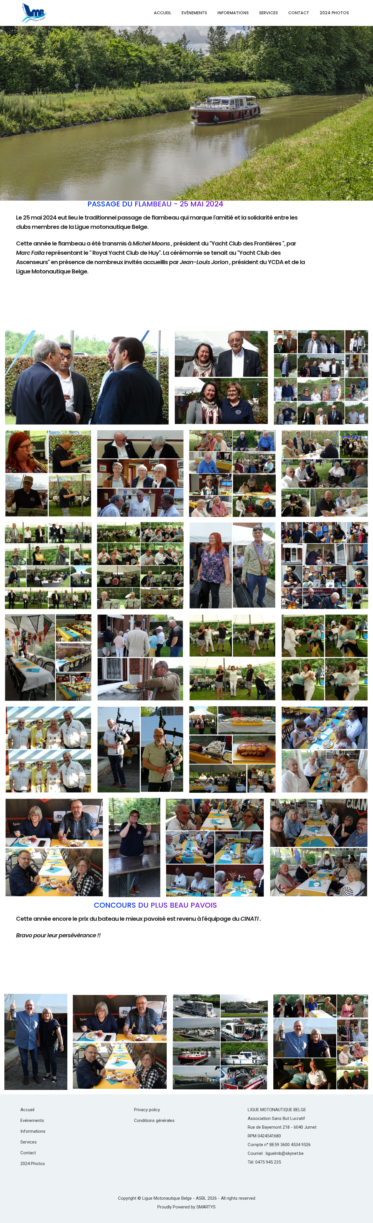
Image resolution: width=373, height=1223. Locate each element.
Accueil (162, 13)
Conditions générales (154, 1120)
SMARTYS (206, 1207)
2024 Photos (334, 13)
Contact (298, 13)
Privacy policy (147, 1109)
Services (268, 13)
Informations (233, 13)
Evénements (194, 13)
